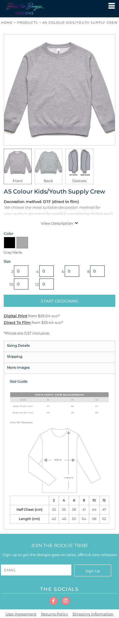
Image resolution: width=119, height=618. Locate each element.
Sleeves (79, 180)
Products (27, 23)
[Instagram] (66, 601)
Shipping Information (93, 614)
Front (18, 180)
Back (48, 180)
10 (11, 284)
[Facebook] (53, 601)
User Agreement (20, 614)
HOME (6, 23)
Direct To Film (17, 322)
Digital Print (15, 315)
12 (37, 284)
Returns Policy (54, 614)
